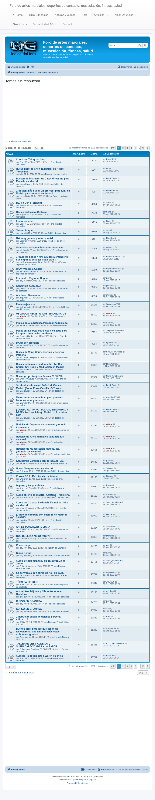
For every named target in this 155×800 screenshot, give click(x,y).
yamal (22, 325)
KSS (22, 622)
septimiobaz (25, 575)
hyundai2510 (25, 345)
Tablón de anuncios (57, 233)
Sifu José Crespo (28, 357)
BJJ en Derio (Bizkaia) (29, 202)
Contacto (67, 24)
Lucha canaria (24, 221)
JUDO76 (24, 585)
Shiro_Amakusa (27, 379)
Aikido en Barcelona (28, 295)
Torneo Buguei (24, 230)
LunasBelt (24, 196)
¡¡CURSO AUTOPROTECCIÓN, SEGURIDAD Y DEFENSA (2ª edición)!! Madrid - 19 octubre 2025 (42, 412)
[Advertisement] (77, 111)
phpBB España (89, 780)
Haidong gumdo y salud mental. (35, 238)
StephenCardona (27, 336)
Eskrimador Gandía (29, 649)
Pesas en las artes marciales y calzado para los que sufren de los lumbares (41, 332)
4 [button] (131, 148)
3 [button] (127, 148)
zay (21, 233)
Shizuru (23, 471)
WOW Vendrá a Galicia (29, 268)
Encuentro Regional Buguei (32, 278)
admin (23, 316)
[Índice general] (24, 47)
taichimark (24, 369)
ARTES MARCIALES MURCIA (33, 526)
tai (21, 174)
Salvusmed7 (25, 307)
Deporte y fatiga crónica (30, 485)
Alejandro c (25, 637)
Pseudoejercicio (25, 304)
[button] (112, 148)
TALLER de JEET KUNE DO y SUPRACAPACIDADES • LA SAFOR (36, 645)
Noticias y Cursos (64, 15)
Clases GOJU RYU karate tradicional (37, 476)
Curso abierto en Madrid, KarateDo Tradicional (43, 494)
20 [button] (143, 148)
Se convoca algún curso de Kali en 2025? (40, 572)
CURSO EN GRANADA (29, 601)
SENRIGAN (25, 529)
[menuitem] (30, 67)
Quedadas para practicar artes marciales (39, 247)
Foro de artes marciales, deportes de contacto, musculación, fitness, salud (65, 5)
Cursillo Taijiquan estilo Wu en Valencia (39, 655)
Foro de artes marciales (56, 174)
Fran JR (23, 162)
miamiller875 (25, 403)
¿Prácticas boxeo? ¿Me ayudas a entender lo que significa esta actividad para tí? (42, 258)
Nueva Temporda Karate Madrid (34, 468)
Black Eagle (25, 184)
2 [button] (123, 148)
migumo (23, 298)
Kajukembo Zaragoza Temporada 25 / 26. (40, 460)
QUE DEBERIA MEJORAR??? (33, 536)
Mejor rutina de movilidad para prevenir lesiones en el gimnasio (39, 399)
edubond (24, 250)
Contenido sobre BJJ (28, 285)
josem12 (23, 288)
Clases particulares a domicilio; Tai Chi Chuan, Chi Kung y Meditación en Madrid (40, 365)
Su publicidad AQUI (44, 24)
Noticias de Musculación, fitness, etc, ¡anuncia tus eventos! (38, 450)
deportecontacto (27, 271)
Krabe (22, 488)
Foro (84, 15)
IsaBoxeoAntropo (28, 262)
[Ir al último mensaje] (115, 159)
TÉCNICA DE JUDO (27, 582)
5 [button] (135, 148)
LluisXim (23, 241)
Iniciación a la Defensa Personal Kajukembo (42, 323)
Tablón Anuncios (123, 15)
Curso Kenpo (23, 545)
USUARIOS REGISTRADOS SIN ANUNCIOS (41, 313)
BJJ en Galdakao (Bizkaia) (31, 212)
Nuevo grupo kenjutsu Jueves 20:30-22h (39, 376)
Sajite (22, 205)
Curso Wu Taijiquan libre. (31, 159)
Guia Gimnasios (38, 15)
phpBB (70, 776)
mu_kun (23, 597)
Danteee (23, 538)
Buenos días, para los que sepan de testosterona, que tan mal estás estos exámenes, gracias (38, 631)
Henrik (23, 520)
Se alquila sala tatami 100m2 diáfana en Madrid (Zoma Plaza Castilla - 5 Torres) (39, 387)
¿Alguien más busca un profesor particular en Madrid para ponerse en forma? (43, 192)
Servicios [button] (18, 24)
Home (19, 15)
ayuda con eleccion (27, 342)
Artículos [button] (99, 15)
